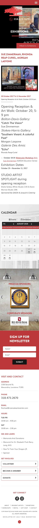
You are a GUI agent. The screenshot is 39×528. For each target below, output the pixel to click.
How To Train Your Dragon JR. (15, 449)
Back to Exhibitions (28, 45)
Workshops (6, 508)
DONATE (6, 477)
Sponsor (6, 453)
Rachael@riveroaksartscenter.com (14, 408)
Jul (4, 224)
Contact (33, 508)
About (7, 505)
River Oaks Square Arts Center (19, 10)
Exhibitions (30, 505)
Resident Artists (18, 505)
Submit (19, 362)
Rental (15, 508)
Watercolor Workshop (25, 158)
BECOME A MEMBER (12, 470)
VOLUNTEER (8, 463)
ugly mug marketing (26, 517)
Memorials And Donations (13, 438)
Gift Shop (24, 508)
